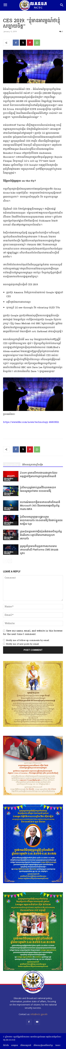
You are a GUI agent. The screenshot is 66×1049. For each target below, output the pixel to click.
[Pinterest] (30, 43)
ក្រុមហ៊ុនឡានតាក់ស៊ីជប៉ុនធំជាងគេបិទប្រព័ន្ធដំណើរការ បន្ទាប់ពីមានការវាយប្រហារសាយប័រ (41, 535)
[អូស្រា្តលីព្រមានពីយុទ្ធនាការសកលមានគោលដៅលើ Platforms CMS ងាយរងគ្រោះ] (10, 549)
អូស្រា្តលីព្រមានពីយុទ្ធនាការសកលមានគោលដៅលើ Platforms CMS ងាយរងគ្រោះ (39, 550)
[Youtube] (37, 1022)
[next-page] (10, 561)
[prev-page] (5, 561)
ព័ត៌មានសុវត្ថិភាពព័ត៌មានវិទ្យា (8, 479)
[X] (23, 43)
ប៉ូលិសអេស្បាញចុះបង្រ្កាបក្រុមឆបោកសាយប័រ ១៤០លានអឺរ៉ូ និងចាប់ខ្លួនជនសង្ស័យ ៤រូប (41, 520)
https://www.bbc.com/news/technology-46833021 (31, 422)
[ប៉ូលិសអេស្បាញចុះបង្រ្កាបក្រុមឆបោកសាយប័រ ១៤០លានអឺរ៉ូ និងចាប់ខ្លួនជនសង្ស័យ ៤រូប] (10, 520)
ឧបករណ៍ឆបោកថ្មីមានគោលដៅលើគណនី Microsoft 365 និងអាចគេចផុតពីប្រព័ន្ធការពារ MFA (40, 505)
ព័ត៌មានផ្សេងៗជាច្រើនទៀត (32, 465)
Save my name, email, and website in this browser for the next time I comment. (33, 632)
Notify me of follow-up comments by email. (27, 640)
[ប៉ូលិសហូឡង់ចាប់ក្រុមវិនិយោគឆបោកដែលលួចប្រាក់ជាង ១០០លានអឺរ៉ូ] (10, 491)
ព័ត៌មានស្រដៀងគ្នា (12, 465)
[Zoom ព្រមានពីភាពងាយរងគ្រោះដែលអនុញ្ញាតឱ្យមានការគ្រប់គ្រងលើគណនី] (10, 476)
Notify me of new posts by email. (22, 644)
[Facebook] (16, 43)
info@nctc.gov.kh (39, 1014)
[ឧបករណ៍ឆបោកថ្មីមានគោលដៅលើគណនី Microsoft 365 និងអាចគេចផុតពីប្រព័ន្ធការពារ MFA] (10, 505)
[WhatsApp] (37, 43)
